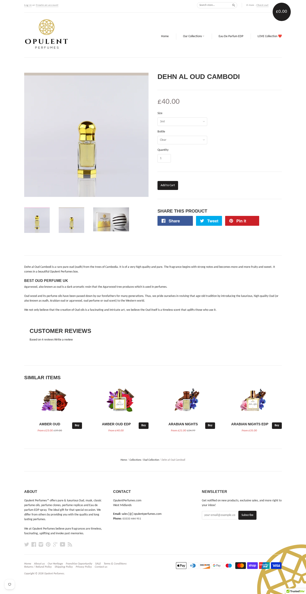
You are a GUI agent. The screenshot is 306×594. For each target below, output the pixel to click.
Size (159, 113)
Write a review (63, 339)
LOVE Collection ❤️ (270, 36)
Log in (28, 5)
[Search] (233, 5)
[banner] (77, 35)
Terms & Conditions (115, 563)
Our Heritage (55, 563)
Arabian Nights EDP (249, 424)
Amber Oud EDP (116, 424)
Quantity (162, 150)
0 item (250, 5)
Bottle (161, 131)
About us (39, 563)
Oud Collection (151, 460)
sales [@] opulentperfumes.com (142, 514)
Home (165, 36)
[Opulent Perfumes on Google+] (55, 545)
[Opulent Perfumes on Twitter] (26, 545)
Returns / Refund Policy (38, 566)
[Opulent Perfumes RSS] (69, 545)
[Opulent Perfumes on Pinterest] (48, 545)
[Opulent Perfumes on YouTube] (62, 545)
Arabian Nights (183, 424)
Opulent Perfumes (54, 573)
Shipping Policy (64, 566)
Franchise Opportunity (79, 563)
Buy (77, 425)
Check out (262, 5)
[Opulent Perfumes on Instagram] (41, 545)
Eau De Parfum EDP (231, 36)
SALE (98, 563)
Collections (135, 460)
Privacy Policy (84, 566)
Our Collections (193, 36)
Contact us (101, 566)
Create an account (47, 5)
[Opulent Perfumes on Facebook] (33, 545)
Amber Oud (49, 424)
